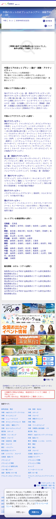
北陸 (6, 236)
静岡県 (12, 241)
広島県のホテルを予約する (14, 286)
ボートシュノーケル (41, 141)
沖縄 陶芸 (31, 422)
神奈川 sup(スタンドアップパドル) (40, 434)
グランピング (5, 460)
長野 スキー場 (32, 473)
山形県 (43, 226)
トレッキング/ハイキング (29, 158)
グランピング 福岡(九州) (9, 466)
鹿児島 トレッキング (8, 434)
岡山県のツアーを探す (34, 281)
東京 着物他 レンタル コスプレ (40, 441)
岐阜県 (20, 241)
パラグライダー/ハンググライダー (17, 193)
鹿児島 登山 (32, 431)
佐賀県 (20, 253)
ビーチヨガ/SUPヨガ (25, 139)
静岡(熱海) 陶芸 (7, 409)
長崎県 (28, 253)
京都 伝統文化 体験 (8, 441)
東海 (6, 241)
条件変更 (49, 21)
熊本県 (35, 253)
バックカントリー (24, 203)
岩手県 (20, 226)
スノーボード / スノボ (35, 469)
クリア (49, 26)
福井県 (28, 236)
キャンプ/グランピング (41, 168)
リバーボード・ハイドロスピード (38, 181)
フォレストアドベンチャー (22, 166)
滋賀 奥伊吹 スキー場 (9, 473)
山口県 (43, 251)
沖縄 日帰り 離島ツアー (10, 425)
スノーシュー (9, 203)
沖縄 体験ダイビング (35, 419)
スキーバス (8, 208)
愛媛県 (35, 248)
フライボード (13, 136)
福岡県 (12, 253)
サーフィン (31, 134)
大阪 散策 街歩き (34, 409)
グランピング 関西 (7, 463)
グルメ (47, 101)
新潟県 (14, 238)
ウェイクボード (24, 146)
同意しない (20, 512)
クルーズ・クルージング (21, 148)
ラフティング (9, 178)
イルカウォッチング (16, 134)
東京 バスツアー (7, 447)
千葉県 (37, 231)
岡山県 (12, 251)
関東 (6, 231)
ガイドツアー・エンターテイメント (29, 101)
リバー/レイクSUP (14, 183)
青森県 (12, 226)
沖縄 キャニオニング (8, 415)
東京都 (12, 231)
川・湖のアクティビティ (14, 176)
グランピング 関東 (34, 460)
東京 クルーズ (6, 444)
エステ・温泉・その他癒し (14, 103)
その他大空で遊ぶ (17, 196)
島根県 (35, 251)
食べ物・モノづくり (24, 98)
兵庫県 (35, 243)
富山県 (12, 236)
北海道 (7, 223)
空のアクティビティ (30, 96)
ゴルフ (45, 163)
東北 (6, 226)
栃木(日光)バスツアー (8, 450)
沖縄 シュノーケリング (9, 419)
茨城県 (45, 231)
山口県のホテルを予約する (14, 291)
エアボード (41, 208)
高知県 (20, 248)
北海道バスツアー (34, 457)
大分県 (43, 253)
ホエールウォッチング (43, 129)
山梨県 (29, 238)
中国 (5, 20)
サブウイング (37, 146)
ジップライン (24, 168)
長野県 (22, 238)
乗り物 (12, 98)
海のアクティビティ (12, 93)
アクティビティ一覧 (48, 483)
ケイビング (12, 161)
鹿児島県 (11, 256)
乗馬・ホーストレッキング (30, 161)
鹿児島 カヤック (7, 431)
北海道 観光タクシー (35, 453)
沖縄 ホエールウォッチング (11, 428)
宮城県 (28, 226)
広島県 (20, 251)
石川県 (20, 236)
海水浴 (29, 129)
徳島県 (12, 248)
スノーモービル (18, 206)
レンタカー (17, 108)
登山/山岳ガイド (10, 158)
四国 (6, 248)
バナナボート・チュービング (28, 143)
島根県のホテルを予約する (14, 276)
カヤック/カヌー (23, 178)
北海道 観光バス (7, 457)
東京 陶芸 (31, 444)
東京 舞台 (31, 447)
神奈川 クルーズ (7, 438)
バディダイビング (41, 148)
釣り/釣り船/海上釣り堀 (16, 131)
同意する (35, 512)
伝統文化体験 (21, 106)
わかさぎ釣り (32, 206)
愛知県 (28, 241)
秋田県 (35, 226)
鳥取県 (28, 251)
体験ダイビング (10, 124)
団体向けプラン (29, 108)
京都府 (20, 243)
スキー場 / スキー (7, 469)
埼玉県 (29, 231)
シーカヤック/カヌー (36, 126)
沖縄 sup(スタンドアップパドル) (12, 412)
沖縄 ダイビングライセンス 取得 (13, 422)
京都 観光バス (33, 438)
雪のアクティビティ (12, 201)
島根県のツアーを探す (34, 276)
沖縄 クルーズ (33, 415)
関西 (6, 243)
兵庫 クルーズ (33, 450)
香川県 (28, 248)
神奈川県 (21, 231)
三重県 (35, 241)
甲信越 (7, 238)
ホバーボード (9, 143)
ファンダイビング (26, 124)
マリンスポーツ (18, 129)
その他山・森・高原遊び (39, 171)
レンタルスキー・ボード (25, 208)
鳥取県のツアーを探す (34, 271)
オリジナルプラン (35, 106)
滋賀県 (12, 243)
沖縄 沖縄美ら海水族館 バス (38, 428)
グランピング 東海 (34, 463)
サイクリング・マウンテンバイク (27, 163)
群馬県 (12, 233)
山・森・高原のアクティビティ (34, 93)
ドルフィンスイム (28, 136)
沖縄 (6, 258)
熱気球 (36, 193)
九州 (6, 253)
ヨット (11, 20)
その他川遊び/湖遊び (26, 186)
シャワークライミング (32, 183)
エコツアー (39, 166)
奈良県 (43, 243)
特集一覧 (49, 380)
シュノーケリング (19, 126)
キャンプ (31, 466)
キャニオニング (38, 178)
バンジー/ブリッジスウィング (16, 171)
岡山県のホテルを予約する (14, 281)
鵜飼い (20, 181)
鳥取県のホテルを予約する (14, 271)
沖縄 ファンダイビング (36, 425)
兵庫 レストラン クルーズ (11, 453)
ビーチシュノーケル (23, 141)
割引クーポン (42, 108)
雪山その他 (43, 206)
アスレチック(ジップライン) (10, 476)
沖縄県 (12, 258)
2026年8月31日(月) (22, 20)
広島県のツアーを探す (34, 286)
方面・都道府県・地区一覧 (46, 485)
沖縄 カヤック (33, 412)
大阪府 (28, 243)
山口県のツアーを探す (34, 291)
